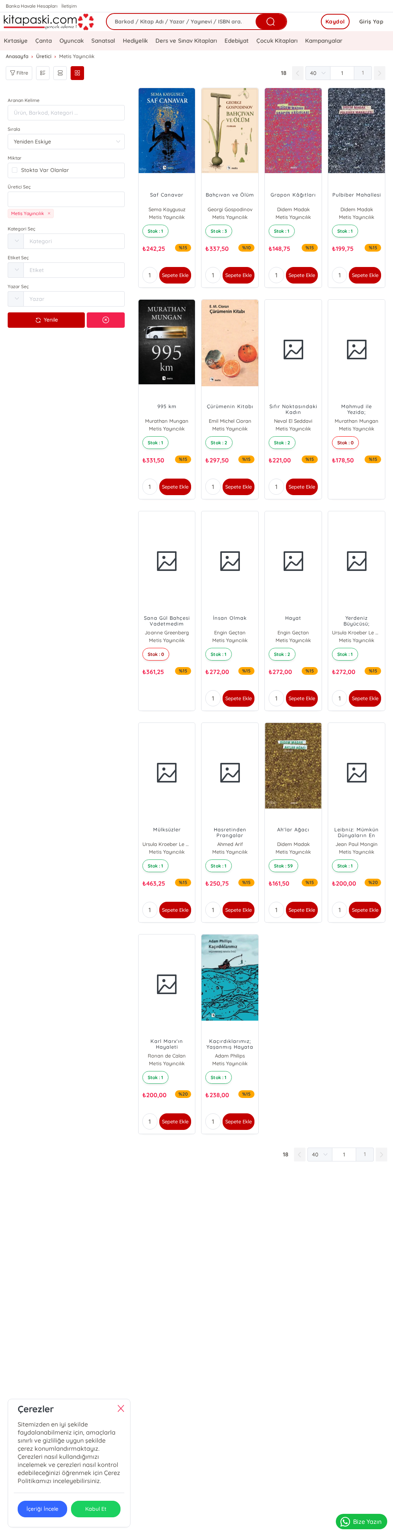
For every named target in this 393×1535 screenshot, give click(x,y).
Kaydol (335, 21)
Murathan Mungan (166, 421)
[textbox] (66, 199)
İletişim (69, 6)
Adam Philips (230, 1056)
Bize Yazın (367, 1521)
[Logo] (49, 21)
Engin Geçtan (230, 632)
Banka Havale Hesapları (32, 6)
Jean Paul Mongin (356, 844)
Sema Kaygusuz (167, 209)
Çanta (43, 40)
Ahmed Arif (230, 844)
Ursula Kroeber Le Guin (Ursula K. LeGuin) (356, 632)
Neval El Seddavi (293, 421)
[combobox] (66, 199)
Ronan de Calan (167, 1056)
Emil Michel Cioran (230, 421)
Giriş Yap (371, 21)
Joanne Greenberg (166, 632)
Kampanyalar (323, 40)
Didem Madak (293, 209)
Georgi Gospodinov (230, 209)
